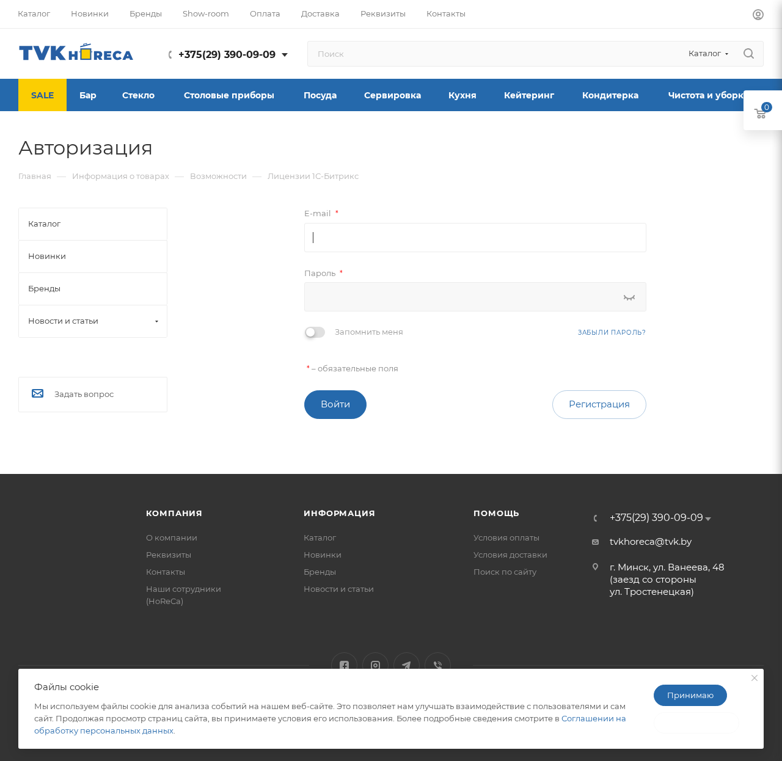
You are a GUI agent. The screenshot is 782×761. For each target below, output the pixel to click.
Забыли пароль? (612, 333)
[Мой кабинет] (758, 16)
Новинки (323, 554)
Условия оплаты (506, 537)
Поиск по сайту (504, 572)
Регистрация (599, 404)
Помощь (496, 513)
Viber (438, 665)
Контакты (165, 572)
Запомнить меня (369, 332)
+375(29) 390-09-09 (227, 54)
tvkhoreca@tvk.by (651, 541)
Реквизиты (168, 554)
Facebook (344, 665)
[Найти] (749, 54)
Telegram (406, 665)
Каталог (320, 537)
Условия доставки (510, 554)
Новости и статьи (339, 589)
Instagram (375, 665)
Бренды (320, 572)
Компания (174, 513)
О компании (171, 537)
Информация (339, 513)
